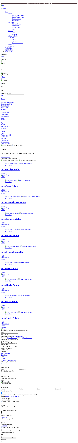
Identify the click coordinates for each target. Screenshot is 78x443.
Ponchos (11, 46)
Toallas (14, 41)
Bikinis (10, 31)
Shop (6, 12)
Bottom (14, 34)
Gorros (14, 39)
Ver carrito (4, 417)
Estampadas (15, 25)
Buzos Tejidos (16, 19)
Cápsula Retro (16, 24)
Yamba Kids (8, 48)
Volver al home (5, 157)
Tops (13, 29)
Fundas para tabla (17, 43)
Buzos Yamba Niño (18, 17)
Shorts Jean (11, 44)
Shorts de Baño (13, 36)
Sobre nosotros (9, 51)
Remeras (11, 22)
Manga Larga (16, 27)
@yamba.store (18, 336)
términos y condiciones (12, 396)
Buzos (10, 13)
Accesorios (11, 38)
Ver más (3, 327)
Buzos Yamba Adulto (18, 15)
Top (13, 32)
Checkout (4, 426)
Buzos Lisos (16, 20)
